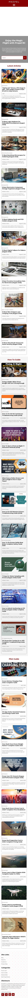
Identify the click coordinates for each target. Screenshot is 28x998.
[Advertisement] (14, 21)
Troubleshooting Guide (7, 638)
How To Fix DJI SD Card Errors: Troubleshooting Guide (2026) (12, 414)
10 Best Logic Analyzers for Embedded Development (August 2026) (13, 123)
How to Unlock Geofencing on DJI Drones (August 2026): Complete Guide (13, 610)
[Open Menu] (14, 5)
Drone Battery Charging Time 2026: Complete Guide (12, 681)
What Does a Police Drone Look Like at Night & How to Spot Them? (13, 479)
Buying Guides (4, 974)
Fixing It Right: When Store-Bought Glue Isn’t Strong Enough (13, 382)
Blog (2, 957)
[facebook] (2, 994)
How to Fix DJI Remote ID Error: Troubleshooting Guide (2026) (13, 512)
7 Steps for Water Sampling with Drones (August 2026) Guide (13, 576)
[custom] (13, 994)
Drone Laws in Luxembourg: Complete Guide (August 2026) (12, 905)
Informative (5, 85)
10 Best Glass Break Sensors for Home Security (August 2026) (12, 343)
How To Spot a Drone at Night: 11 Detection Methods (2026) (13, 446)
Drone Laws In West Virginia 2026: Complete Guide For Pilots (13, 873)
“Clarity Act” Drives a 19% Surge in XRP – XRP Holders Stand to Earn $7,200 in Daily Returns (13, 89)
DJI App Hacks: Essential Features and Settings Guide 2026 (13, 712)
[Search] (25, 58)
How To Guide (5, 379)
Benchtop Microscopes (7, 153)
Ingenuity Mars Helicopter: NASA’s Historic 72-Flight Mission (13, 937)
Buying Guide (5, 119)
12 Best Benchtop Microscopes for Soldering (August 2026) (13, 155)
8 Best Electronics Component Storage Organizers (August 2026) (13, 188)
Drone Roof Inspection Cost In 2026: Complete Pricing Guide (12, 841)
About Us (3, 959)
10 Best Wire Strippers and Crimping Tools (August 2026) (12, 312)
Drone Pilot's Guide (7, 540)
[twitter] (6, 994)
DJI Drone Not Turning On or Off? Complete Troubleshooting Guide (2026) (13, 642)
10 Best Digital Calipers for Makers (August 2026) (13, 251)
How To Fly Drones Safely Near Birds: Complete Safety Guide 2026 (12, 544)
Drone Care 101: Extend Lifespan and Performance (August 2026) (13, 776)
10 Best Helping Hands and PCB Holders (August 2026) (12, 220)
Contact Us (3, 961)
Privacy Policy (4, 964)
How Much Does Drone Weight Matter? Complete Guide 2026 (12, 744)
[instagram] (9, 994)
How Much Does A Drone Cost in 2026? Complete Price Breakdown (13, 809)
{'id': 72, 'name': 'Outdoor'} (8, 309)
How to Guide (4, 972)
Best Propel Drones (5, 977)
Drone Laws (5, 870)
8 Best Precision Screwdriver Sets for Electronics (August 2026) (13, 281)
